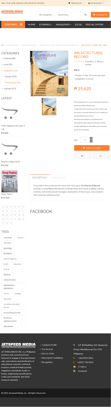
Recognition (47, 362)
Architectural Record (94, 45)
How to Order (47, 353)
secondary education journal (12, 305)
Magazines (13, 45)
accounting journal (12, 312)
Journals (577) (9, 88)
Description (39, 177)
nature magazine (10, 259)
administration (10, 280)
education (7, 243)
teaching (8, 237)
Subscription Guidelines (52, 358)
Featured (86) (9, 58)
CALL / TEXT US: (22, 3)
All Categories (45, 14)
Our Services (47, 349)
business (8, 253)
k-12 (6, 264)
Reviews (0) (59, 177)
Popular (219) (11, 76)
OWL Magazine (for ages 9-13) (13, 127)
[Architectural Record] (49, 106)
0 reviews (89, 61)
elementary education (9, 287)
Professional (29, 45)
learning (8, 248)
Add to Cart (93, 148)
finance (7, 274)
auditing (17, 293)
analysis (20, 237)
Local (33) (7, 64)
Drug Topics (6, 194)
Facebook (82, 371)
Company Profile (49, 345)
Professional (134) (12, 82)
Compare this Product (101, 156)
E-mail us (82, 366)
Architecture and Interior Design (59, 45)
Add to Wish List (82, 156)
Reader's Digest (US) (10, 161)
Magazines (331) (10, 70)
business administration (10, 319)
